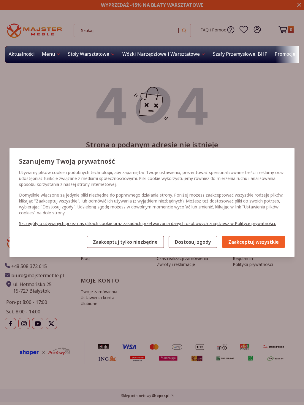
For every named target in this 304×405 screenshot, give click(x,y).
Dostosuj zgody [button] (193, 242)
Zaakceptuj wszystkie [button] (253, 242)
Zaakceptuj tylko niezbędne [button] (125, 242)
